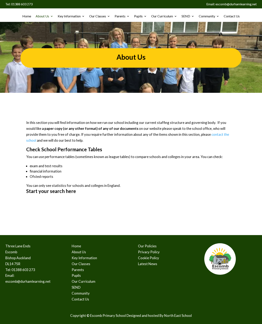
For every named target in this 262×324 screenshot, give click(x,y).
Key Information (69, 16)
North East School (178, 315)
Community (207, 16)
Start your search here (51, 191)
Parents (120, 16)
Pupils (138, 16)
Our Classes (97, 16)
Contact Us (232, 16)
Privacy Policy (149, 252)
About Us (42, 16)
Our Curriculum (162, 16)
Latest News (147, 264)
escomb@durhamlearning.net (28, 281)
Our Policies (147, 246)
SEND (186, 16)
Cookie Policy (148, 258)
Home (26, 16)
